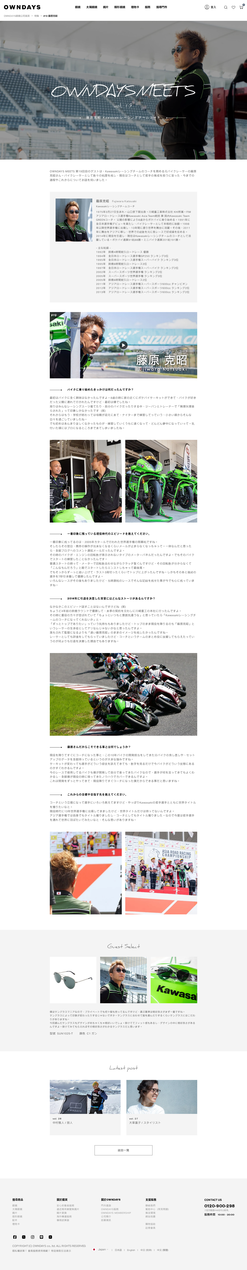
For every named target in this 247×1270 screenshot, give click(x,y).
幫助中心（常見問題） (158, 1209)
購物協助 (150, 1224)
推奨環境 (150, 1213)
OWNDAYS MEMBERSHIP (116, 1213)
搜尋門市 (161, 7)
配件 (14, 1220)
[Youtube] (50, 1237)
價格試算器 (63, 1220)
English (131, 1250)
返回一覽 (123, 1150)
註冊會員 (150, 1228)
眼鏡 (14, 1205)
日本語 (118, 1250)
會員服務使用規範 (38, 1251)
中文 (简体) (146, 1250)
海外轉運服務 (64, 1216)
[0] (241, 7)
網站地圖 (150, 1216)
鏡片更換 (62, 1213)
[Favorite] (233, 7)
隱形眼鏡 (119, 7)
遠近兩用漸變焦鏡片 (68, 1209)
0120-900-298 (219, 1206)
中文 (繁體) (162, 1250)
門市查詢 (106, 1205)
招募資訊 (106, 1220)
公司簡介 (106, 1216)
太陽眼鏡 (17, 1209)
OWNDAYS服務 (110, 1209)
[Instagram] (32, 1237)
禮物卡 (135, 7)
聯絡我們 (150, 1205)
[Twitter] (23, 1237)
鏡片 (14, 1213)
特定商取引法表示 (61, 1251)
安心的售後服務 (65, 1205)
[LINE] (41, 1237)
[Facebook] (14, 1237)
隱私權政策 (18, 1251)
